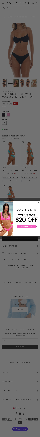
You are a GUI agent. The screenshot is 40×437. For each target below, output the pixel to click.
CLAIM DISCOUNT (26, 226)
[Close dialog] (38, 202)
